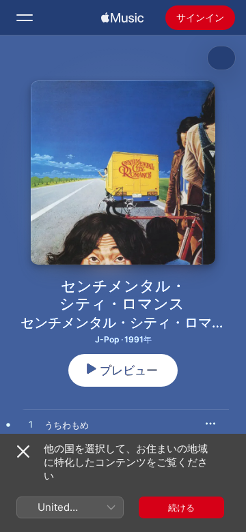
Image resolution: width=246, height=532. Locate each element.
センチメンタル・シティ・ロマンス (129, 322)
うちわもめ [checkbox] (66, 424)
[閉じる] (23, 451)
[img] (122, 18)
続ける (181, 507)
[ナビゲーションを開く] (25, 18)
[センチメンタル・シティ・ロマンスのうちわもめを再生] (30, 425)
